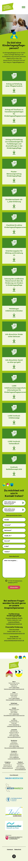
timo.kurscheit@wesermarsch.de (14, 633)
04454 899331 (16, 725)
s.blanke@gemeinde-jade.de (14, 726)
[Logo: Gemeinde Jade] (14, 812)
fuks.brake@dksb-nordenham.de (14, 700)
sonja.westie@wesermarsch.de (14, 641)
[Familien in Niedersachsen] (14, 778)
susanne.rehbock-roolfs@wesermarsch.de (14, 623)
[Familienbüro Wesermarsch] (14, 665)
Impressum (10, 849)
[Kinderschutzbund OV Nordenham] (14, 799)
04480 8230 (16, 757)
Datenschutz (17, 849)
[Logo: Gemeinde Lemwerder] (14, 825)
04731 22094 (16, 746)
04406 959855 (16, 688)
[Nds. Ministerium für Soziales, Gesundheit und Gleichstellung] (14, 837)
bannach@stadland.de (20, 770)
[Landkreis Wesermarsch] (14, 788)
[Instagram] (14, 856)
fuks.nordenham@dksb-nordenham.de (14, 748)
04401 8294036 (16, 698)
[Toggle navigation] (23, 7)
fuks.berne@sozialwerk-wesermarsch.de (14, 689)
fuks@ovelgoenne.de (7, 768)
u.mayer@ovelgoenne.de (14, 759)
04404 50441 (16, 714)
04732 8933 (22, 768)
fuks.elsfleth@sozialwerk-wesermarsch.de (14, 715)
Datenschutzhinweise (15, 582)
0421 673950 (16, 736)
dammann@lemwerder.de (14, 737)
